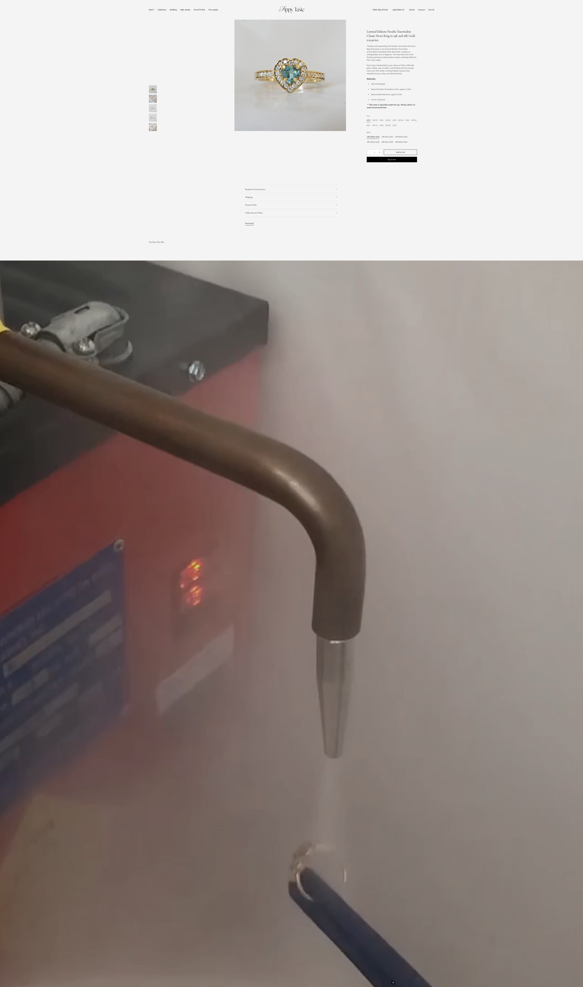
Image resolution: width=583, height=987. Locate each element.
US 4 (381, 120)
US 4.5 (387, 120)
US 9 (394, 125)
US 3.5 (375, 120)
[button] (380, 10)
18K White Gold (401, 142)
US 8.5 (387, 125)
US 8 (381, 125)
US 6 (407, 120)
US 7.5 (375, 125)
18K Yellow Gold (373, 142)
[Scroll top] (578, 982)
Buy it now (392, 159)
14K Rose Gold (387, 136)
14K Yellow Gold (373, 136)
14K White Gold (401, 136)
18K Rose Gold (387, 142)
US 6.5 (413, 120)
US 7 (368, 125)
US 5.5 (400, 120)
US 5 (394, 120)
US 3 (368, 120)
